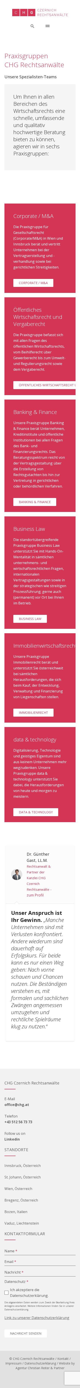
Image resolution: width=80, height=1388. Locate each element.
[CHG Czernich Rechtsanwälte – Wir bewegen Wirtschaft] (40, 12)
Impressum (13, 1363)
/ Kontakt (62, 1359)
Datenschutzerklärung (40, 1363)
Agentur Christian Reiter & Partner (40, 1368)
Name (10, 1251)
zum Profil (35, 895)
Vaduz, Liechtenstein (21, 1223)
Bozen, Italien (15, 1211)
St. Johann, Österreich (22, 1177)
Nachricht (14, 1272)
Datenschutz (16, 1281)
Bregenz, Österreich (21, 1200)
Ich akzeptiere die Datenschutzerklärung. (29, 1292)
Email (10, 1261)
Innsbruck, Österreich (22, 1165)
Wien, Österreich (18, 1188)
